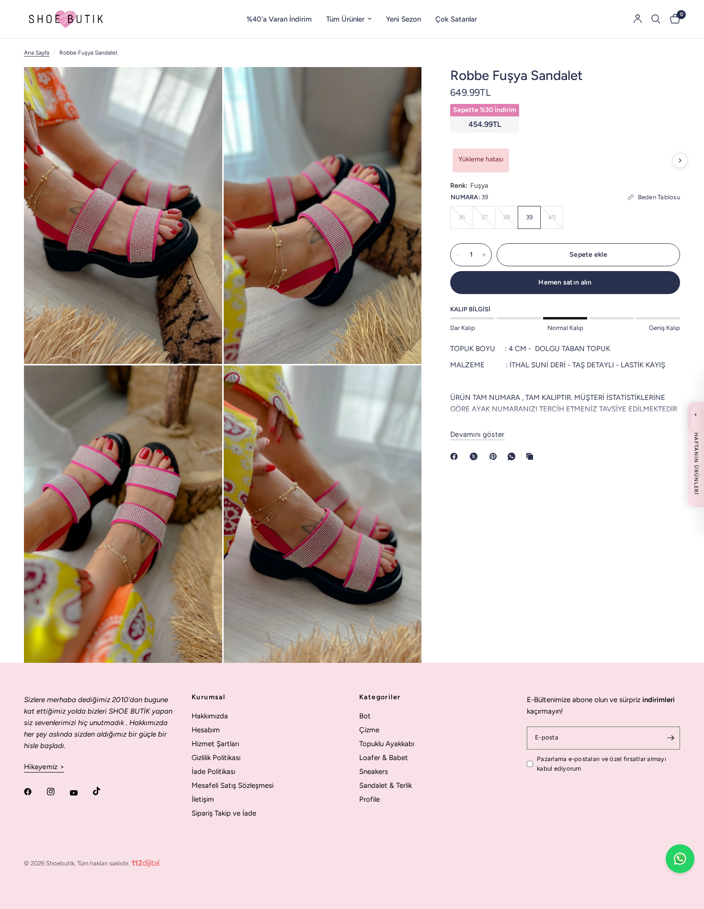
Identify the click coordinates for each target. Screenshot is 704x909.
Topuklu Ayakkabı (386, 743)
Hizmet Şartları (215, 743)
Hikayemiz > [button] (44, 767)
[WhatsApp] (513, 456)
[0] (672, 19)
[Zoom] (202, 87)
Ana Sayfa (36, 52)
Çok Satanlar (456, 19)
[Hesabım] (638, 19)
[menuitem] (279, 19)
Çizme (369, 730)
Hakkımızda (210, 716)
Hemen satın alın (564, 282)
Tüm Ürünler (345, 19)
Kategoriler (379, 697)
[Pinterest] (495, 456)
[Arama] (656, 19)
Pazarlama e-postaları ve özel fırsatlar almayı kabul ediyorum (601, 764)
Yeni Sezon (403, 19)
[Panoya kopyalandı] (531, 456)
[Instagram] (57, 791)
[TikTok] (103, 791)
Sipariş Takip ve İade (224, 813)
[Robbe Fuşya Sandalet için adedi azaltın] (458, 255)
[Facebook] (456, 456)
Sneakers (373, 771)
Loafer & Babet (383, 757)
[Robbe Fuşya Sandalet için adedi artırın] (484, 255)
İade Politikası (213, 771)
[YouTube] (80, 792)
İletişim (203, 799)
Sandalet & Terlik (385, 785)
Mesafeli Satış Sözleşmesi (232, 785)
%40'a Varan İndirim (279, 19)
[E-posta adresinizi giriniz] (670, 738)
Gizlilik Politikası (216, 757)
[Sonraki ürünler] (680, 160)
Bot (365, 716)
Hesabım (206, 730)
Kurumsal (208, 697)
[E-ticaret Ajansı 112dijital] (145, 861)
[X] (475, 456)
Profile (369, 799)
